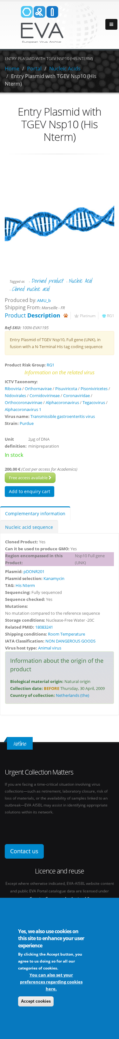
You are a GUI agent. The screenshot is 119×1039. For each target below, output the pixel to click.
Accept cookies (36, 1001)
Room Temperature (66, 634)
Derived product (47, 280)
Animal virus (49, 648)
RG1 (110, 315)
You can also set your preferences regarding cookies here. (51, 982)
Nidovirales (15, 395)
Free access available (29, 477)
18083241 (44, 627)
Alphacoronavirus (62, 402)
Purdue (27, 423)
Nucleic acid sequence (29, 527)
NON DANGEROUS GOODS (70, 641)
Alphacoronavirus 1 (23, 409)
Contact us (24, 851)
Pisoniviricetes (94, 388)
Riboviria (13, 388)
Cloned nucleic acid (30, 288)
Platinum (88, 315)
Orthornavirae (38, 388)
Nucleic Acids (65, 68)
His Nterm (25, 585)
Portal (34, 68)
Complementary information (35, 513)
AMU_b (44, 300)
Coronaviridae (76, 395)
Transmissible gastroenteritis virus (62, 416)
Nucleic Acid (80, 280)
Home (12, 68)
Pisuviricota (66, 388)
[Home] (59, 24)
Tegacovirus (94, 402)
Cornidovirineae (45, 395)
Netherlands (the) (72, 695)
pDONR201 (33, 571)
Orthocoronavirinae (23, 402)
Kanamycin (53, 578)
